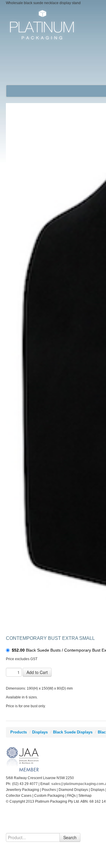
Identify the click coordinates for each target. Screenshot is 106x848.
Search (70, 837)
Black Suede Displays (72, 732)
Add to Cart (37, 672)
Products (18, 732)
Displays (40, 732)
